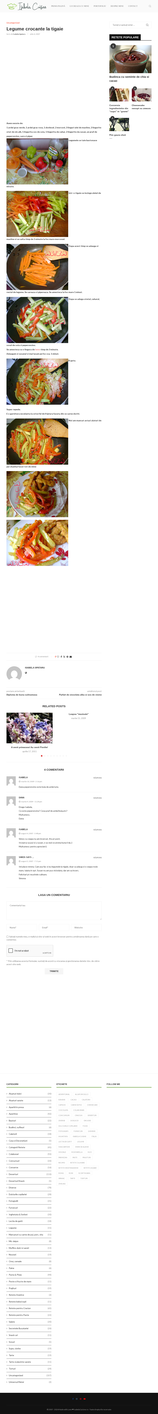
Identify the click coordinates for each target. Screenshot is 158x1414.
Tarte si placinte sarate (30, 1362)
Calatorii (30, 1134)
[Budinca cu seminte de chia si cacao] (130, 59)
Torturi (30, 1368)
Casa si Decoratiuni (30, 1140)
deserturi (92, 1115)
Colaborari (30, 1154)
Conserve (30, 1167)
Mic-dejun (30, 1241)
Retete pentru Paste (30, 1315)
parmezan (62, 1157)
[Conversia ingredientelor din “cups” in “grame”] (119, 95)
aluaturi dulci (81, 1094)
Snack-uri (30, 1335)
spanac (61, 1178)
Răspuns (98, 778)
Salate (30, 1321)
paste (75, 1157)
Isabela (23, 829)
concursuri (64, 1115)
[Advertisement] (54, 77)
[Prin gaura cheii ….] (119, 124)
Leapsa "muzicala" (79, 714)
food (85, 1126)
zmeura (61, 1184)
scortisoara (84, 1173)
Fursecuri (30, 1207)
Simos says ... (26, 857)
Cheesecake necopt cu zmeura (141, 107)
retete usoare (90, 1168)
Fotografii (30, 1201)
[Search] (150, 6)
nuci (90, 1152)
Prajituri (30, 1288)
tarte (72, 1178)
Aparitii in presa (30, 1107)
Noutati (30, 1254)
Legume (30, 1227)
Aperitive (30, 1113)
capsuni (62, 1105)
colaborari (78, 1110)
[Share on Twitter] (64, 656)
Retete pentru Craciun (30, 1308)
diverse (61, 1121)
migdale (62, 1152)
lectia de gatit (65, 1142)
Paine (30, 1268)
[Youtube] (84, 1398)
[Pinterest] (80, 1398)
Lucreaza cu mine (79, 6)
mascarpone (64, 1147)
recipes (61, 1163)
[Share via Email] (71, 656)
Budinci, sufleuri (30, 1127)
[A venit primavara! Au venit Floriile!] (29, 728)
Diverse (30, 1187)
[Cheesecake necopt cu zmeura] (142, 95)
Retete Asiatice (30, 1295)
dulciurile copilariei (67, 1126)
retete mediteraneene (68, 1168)
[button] (10, 734)
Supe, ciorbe (30, 1348)
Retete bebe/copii (30, 1301)
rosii (71, 1173)
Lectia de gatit (30, 1221)
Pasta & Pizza (30, 1274)
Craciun (78, 1115)
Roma (61, 1173)
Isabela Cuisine (79, 1136)
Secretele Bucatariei (30, 1328)
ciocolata (63, 1110)
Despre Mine (117, 6)
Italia (93, 1136)
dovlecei (74, 1121)
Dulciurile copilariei (30, 1194)
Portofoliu (100, 6)
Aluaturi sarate (30, 1100)
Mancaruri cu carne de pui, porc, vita (30, 1234)
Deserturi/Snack (30, 1181)
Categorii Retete (30, 1147)
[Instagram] (76, 1398)
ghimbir (91, 1131)
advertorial (64, 1094)
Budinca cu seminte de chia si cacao (129, 78)
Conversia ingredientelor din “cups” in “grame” (119, 108)
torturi (84, 1178)
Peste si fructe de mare (30, 1281)
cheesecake (92, 1105)
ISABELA (23, 777)
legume (80, 1142)
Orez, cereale (30, 1261)
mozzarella (76, 1152)
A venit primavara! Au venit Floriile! (29, 747)
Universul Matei (30, 1382)
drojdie (87, 1121)
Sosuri (30, 1342)
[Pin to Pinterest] (67, 656)
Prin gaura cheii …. (117, 136)
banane (61, 1100)
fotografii (63, 1131)
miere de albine (82, 1147)
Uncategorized (30, 1375)
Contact (132, 6)
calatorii (86, 1100)
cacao (74, 1100)
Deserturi (30, 1174)
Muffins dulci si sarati (30, 1248)
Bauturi (30, 1120)
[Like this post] (58, 656)
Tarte (30, 1355)
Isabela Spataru (19, 34)
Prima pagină (58, 6)
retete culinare (77, 1163)
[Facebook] (73, 1398)
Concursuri (30, 1160)
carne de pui (76, 1105)
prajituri (87, 1157)
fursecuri (78, 1131)
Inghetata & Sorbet (30, 1214)
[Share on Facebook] (61, 656)
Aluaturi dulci (30, 1093)
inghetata (63, 1136)
